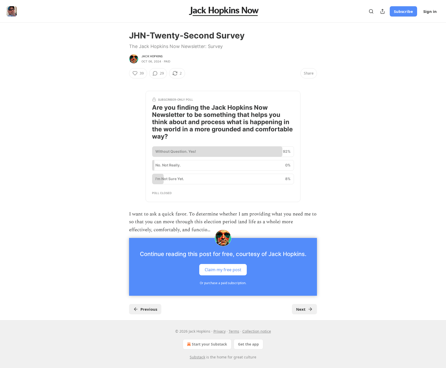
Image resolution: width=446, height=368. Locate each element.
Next (301, 309)
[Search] (371, 11)
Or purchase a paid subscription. (223, 283)
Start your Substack (209, 344)
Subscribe (403, 11)
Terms (234, 331)
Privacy (219, 331)
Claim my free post (223, 270)
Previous (148, 309)
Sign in (430, 11)
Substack (197, 357)
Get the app (248, 344)
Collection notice (256, 331)
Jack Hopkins (152, 56)
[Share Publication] (382, 11)
